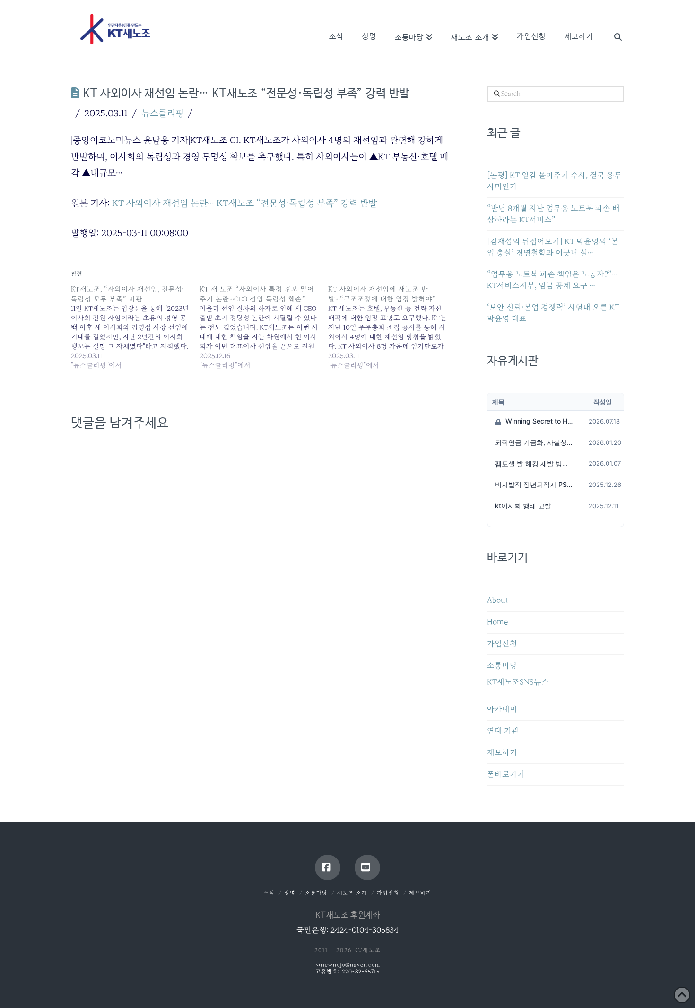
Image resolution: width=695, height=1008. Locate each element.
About (497, 600)
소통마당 (502, 666)
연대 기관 (503, 731)
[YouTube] (367, 867)
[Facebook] (327, 867)
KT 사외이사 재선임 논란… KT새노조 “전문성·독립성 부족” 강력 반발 (244, 203)
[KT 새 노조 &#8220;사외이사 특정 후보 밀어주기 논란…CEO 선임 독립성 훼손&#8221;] (264, 327)
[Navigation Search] (613, 23)
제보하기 (502, 753)
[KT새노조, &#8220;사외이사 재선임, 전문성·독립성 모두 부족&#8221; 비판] (135, 327)
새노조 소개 (352, 892)
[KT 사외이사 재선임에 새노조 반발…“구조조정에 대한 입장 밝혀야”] (392, 327)
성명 (289, 892)
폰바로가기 (506, 774)
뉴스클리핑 (162, 113)
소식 (269, 892)
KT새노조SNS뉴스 (518, 682)
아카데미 (502, 709)
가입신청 (502, 644)
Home (497, 622)
